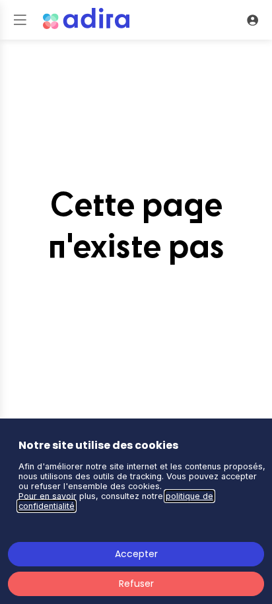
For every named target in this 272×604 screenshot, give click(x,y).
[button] (20, 20)
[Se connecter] (252, 20)
